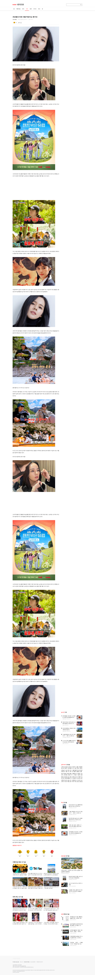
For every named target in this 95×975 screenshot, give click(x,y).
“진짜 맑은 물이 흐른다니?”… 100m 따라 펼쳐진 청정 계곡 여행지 (75, 826)
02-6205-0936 (16, 967)
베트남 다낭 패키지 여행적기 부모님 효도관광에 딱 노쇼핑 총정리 (51, 874)
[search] (81, 5)
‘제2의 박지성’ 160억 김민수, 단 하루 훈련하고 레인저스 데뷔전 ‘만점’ (20, 909)
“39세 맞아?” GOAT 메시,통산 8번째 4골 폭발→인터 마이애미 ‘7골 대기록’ (35, 923)
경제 (31, 8)
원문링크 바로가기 (17, 845)
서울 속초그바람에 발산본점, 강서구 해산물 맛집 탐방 (51, 887)
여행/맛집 (18, 8)
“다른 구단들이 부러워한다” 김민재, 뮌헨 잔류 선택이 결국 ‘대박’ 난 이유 (20, 923)
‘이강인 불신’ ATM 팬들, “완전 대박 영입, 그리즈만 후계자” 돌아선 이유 (51, 923)
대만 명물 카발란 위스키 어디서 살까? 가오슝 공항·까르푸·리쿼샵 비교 (35, 874)
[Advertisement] (36, 188)
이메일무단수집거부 (39, 961)
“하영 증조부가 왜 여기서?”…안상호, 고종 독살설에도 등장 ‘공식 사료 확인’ (51, 909)
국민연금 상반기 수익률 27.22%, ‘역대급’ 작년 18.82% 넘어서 (76, 944)
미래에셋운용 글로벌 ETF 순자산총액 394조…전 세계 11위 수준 (76, 938)
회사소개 (21, 961)
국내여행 (64, 737)
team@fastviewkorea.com (30, 967)
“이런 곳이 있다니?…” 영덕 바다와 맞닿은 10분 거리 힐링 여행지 (20, 887)
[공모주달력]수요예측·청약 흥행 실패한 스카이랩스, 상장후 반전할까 (76, 925)
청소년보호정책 (32, 961)
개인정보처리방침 (26, 961)
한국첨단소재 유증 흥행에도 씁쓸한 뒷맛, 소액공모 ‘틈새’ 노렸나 (76, 918)
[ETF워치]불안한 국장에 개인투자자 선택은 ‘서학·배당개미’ (76, 932)
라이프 (34, 8)
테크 (39, 8)
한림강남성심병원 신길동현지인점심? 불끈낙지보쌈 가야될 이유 (35, 887)
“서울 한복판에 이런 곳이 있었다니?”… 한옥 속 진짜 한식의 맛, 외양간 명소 (69, 736)
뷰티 (23, 8)
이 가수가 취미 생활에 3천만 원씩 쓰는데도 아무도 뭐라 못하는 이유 (35, 909)
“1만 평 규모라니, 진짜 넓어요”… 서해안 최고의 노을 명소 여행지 (20, 874)
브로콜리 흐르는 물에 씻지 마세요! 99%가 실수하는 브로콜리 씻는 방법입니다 (75, 891)
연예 (27, 8)
